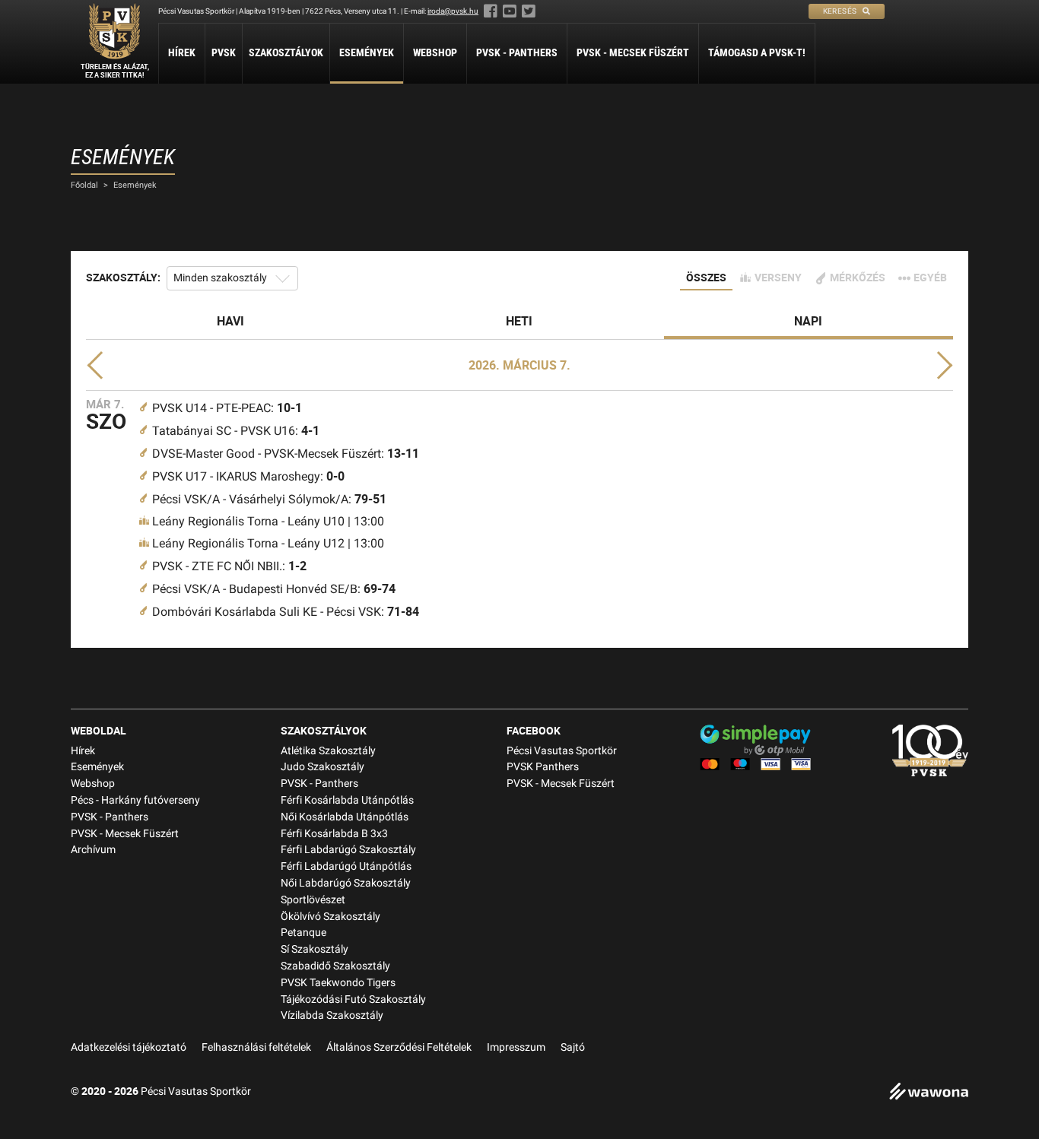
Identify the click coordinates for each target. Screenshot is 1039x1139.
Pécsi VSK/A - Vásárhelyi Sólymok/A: (269, 499)
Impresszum (516, 1047)
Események (366, 52)
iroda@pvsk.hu (452, 11)
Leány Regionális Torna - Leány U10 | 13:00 (268, 521)
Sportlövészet (313, 899)
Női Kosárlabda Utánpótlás (344, 817)
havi (230, 321)
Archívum (93, 849)
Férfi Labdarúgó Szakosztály (348, 849)
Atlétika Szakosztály (328, 750)
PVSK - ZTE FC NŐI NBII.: (229, 566)
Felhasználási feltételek (256, 1047)
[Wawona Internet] (928, 1093)
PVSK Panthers (543, 766)
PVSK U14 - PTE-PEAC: (227, 408)
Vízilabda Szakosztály (332, 1015)
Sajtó (573, 1047)
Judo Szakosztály (322, 766)
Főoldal (84, 185)
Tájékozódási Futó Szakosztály (353, 999)
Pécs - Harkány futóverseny (135, 800)
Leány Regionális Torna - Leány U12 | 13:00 (268, 543)
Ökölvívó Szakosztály (330, 916)
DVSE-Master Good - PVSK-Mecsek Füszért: (285, 453)
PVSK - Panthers (517, 52)
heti (519, 321)
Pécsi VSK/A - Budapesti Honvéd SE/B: (274, 589)
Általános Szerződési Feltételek (399, 1047)
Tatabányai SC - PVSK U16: (235, 431)
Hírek (181, 52)
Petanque (303, 932)
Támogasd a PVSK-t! (756, 52)
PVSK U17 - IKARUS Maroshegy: (248, 476)
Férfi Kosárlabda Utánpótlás (347, 800)
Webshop (435, 52)
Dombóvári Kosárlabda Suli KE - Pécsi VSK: (285, 611)
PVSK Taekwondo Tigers (338, 982)
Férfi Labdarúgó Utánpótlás (346, 866)
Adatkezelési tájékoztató (128, 1047)
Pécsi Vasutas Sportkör (562, 750)
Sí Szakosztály (314, 949)
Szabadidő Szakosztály (335, 966)
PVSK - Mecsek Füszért (633, 52)
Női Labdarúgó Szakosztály (346, 883)
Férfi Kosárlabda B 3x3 (334, 833)
